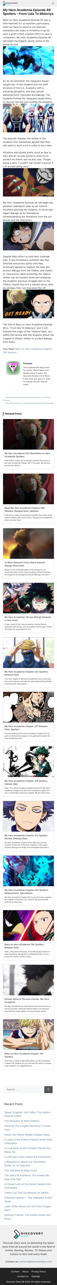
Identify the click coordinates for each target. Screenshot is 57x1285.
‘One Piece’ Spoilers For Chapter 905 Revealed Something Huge (30, 403)
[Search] (48, 1089)
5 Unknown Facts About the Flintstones (27, 1156)
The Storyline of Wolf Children (21, 1120)
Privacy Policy (38, 1271)
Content (15, 1271)
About (25, 1271)
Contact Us (22, 1276)
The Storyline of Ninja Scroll (20, 1170)
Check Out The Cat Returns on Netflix (26, 1192)
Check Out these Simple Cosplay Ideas (27, 1134)
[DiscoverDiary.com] (9, 3)
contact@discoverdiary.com (35, 1261)
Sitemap (35, 1276)
